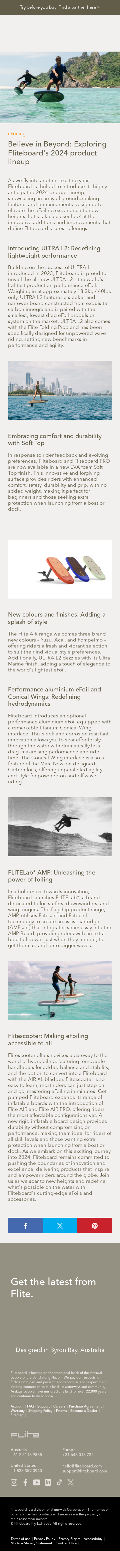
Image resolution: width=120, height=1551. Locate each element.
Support (43, 1406)
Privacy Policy (44, 1539)
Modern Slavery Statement (31, 1543)
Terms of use (20, 1539)
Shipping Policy (40, 1411)
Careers (59, 1406)
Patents (61, 1411)
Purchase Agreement (85, 1406)
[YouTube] (36, 1482)
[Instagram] (14, 1482)
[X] (70, 1482)
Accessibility (93, 1539)
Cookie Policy (66, 1543)
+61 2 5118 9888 (26, 1455)
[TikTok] (59, 1482)
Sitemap (17, 1415)
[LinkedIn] (48, 1482)
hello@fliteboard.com (82, 1466)
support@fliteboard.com (84, 1471)
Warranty (18, 1411)
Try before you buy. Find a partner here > (60, 7)
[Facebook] (25, 1482)
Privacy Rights (69, 1539)
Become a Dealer (83, 1411)
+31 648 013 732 (78, 1455)
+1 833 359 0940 (26, 1471)
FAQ (30, 1406)
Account (17, 1406)
